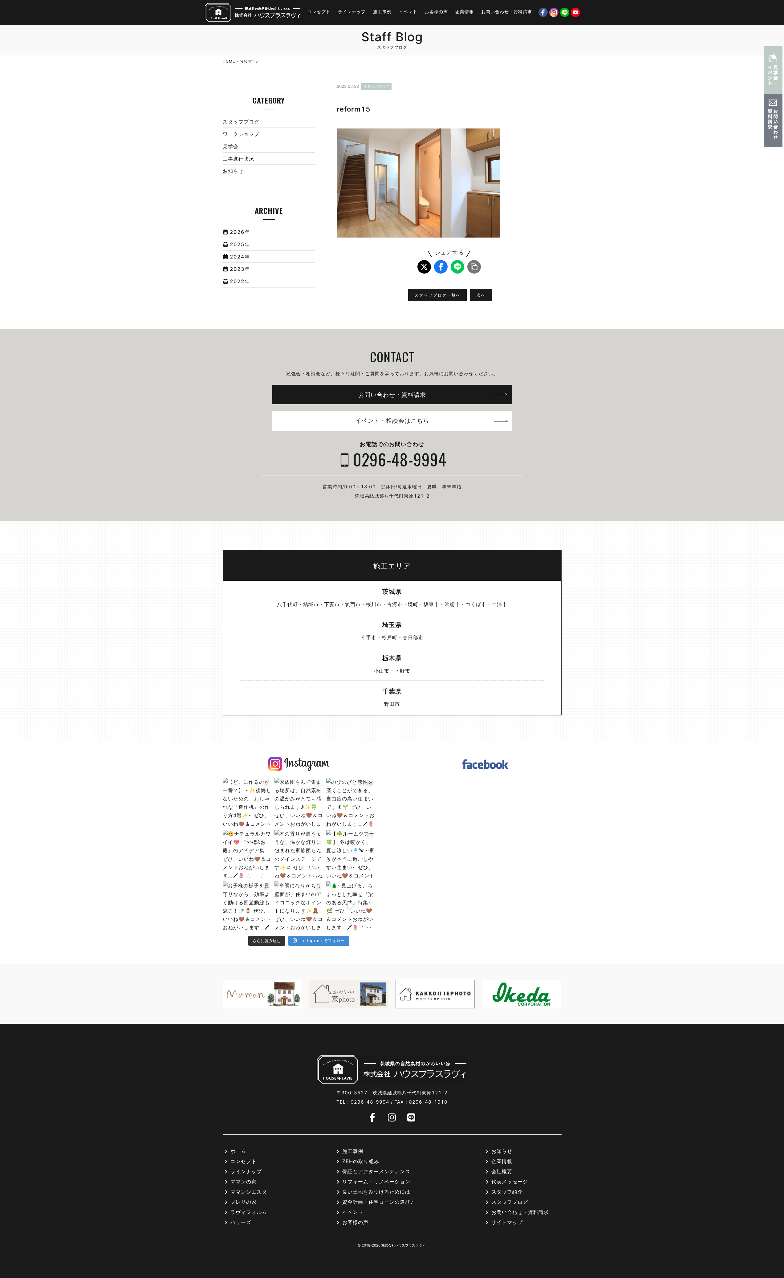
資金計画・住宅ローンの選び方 (379, 1202)
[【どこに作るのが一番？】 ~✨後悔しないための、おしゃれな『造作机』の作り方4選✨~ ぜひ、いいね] (247, 802)
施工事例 (382, 11)
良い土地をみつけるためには (376, 1192)
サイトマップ (507, 1222)
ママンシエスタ (248, 1192)
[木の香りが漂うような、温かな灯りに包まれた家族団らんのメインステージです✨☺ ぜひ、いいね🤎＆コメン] (298, 854)
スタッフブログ (241, 122)
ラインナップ (352, 11)
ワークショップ (241, 134)
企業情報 (464, 11)
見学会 (230, 146)
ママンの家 (243, 1182)
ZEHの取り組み (360, 1161)
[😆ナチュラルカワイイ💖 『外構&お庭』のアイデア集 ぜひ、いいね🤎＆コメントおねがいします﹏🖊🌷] (247, 854)
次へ (480, 295)
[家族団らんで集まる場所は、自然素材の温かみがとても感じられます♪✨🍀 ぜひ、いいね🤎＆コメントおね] (298, 802)
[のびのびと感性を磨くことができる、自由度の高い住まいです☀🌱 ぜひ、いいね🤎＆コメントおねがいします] (350, 802)
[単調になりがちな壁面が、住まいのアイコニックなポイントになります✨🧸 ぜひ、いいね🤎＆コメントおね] (298, 905)
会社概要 (501, 1171)
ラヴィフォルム (248, 1212)
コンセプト (319, 11)
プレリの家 (243, 1202)
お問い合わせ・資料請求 (506, 11)
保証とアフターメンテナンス (376, 1171)
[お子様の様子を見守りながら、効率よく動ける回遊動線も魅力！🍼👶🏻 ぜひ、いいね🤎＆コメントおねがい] (247, 905)
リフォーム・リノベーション (376, 1182)
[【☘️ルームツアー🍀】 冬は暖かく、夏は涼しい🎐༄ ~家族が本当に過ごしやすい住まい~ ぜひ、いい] (350, 854)
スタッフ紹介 (507, 1192)
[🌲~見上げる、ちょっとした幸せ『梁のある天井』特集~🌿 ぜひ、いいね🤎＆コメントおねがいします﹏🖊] (350, 905)
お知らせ (233, 171)
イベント (408, 11)
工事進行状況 (238, 159)
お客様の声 (436, 11)
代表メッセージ (509, 1182)
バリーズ (240, 1222)
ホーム (238, 1151)
